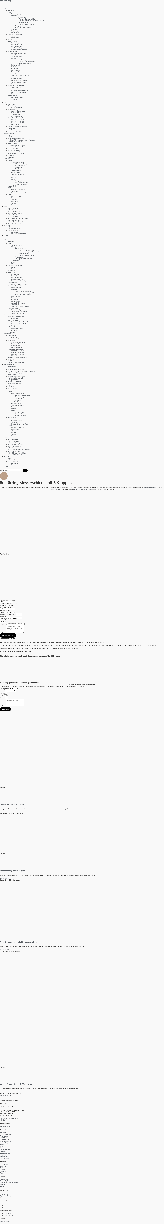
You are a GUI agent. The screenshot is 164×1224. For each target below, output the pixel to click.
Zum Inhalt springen (6, 1)
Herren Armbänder (17, 46)
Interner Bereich (13, 230)
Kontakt (13, 177)
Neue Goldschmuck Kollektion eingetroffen (18, 942)
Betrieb (10, 160)
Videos (13, 203)
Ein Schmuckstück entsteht (16, 130)
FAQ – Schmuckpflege (14, 220)
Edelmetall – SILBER (17, 121)
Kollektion (3, 1132)
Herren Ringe (15, 43)
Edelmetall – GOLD (17, 119)
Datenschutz (4, 1164)
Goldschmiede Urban (17, 162)
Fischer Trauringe (20, 17)
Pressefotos (15, 198)
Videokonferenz (71, 686)
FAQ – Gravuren (13, 216)
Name (2, 693)
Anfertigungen (12, 104)
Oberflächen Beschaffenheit (8, 620)
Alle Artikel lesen (5, 1095)
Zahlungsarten (15, 176)
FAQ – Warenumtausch (15, 223)
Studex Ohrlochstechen (18, 72)
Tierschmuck (11, 155)
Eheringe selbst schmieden (23, 27)
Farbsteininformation (17, 97)
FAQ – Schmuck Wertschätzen (17, 222)
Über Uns (7, 159)
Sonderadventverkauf (21, 184)
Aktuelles (7, 225)
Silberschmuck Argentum (22, 164)
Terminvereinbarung (17, 174)
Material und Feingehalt (7, 600)
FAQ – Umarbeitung (14, 211)
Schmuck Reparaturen (18, 111)
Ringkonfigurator (24, 22)
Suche (2, 470)
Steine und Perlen (9, 84)
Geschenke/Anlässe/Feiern (16, 55)
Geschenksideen (5, 1158)
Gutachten (14, 99)
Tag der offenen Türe (21, 182)
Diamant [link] (90, 645)
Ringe (9, 12)
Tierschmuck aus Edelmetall (20, 75)
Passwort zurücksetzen (18, 234)
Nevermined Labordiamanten (20, 90)
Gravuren (10, 136)
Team (9, 188)
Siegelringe (14, 31)
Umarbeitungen (12, 106)
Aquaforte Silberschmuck (19, 80)
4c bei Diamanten (16, 87)
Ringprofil (3, 616)
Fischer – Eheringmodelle (27, 19)
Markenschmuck (13, 77)
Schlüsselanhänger (17, 48)
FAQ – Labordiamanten (18, 92)
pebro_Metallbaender (14, 152)
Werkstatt (14, 191)
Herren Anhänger (16, 44)
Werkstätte (7, 102)
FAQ (5, 206)
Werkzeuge (11, 128)
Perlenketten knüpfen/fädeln (16, 145)
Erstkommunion (16, 65)
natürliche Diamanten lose (16, 85)
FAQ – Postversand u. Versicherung (19, 218)
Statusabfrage (15, 114)
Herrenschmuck (12, 41)
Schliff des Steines (5, 607)
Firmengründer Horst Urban (19, 193)
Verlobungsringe (16, 14)
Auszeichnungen (20, 165)
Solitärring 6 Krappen (17, 686)
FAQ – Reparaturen (13, 210)
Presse (10, 194)
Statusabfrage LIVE (6, 1143)
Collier (13, 36)
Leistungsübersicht (6, 1134)
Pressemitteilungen (6, 1181)
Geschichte (18, 167)
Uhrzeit (2, 691)
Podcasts (14, 205)
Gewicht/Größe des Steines (8, 603)
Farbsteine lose (12, 95)
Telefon (2, 698)
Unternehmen (4, 1194)
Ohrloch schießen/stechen (16, 138)
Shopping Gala (19, 181)
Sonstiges (81, 686)
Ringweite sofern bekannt (8, 614)
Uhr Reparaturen (16, 113)
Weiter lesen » (4, 812)
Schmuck (6, 9)
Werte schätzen (12, 143)
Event (13, 179)
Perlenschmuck (12, 51)
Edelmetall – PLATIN (17, 123)
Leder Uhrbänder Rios (14, 150)
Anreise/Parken (16, 170)
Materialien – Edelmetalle (16, 118)
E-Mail (2, 695)
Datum (2, 688)
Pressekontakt (4, 1179)
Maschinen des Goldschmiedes (17, 126)
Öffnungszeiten (16, 172)
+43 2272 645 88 (5, 1120)
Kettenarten (15, 38)
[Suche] (25, 470)
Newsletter (14, 201)
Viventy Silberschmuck (18, 82)
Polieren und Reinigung (15, 141)
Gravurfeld (3, 624)
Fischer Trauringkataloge (26, 24)
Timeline (18, 169)
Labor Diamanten (13, 89)
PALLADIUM (15, 124)
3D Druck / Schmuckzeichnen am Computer (21, 140)
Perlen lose (11, 101)
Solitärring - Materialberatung (35, 686)
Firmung (13, 67)
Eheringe (14, 15)
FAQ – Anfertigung (13, 208)
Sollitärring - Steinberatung (55, 686)
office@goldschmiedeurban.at (9, 1118)
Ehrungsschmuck (13, 148)
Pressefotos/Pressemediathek (9, 1182)
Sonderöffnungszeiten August (12, 871)
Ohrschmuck (11, 39)
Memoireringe (15, 32)
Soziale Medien (12, 186)
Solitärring (5, 686)
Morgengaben (15, 70)
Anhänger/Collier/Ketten (15, 34)
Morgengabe (19, 26)
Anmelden (14, 232)
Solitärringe (15, 29)
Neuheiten (11, 10)
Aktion (10, 227)
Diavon (13, 94)
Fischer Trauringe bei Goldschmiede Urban (32, 20)
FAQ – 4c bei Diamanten (15, 213)
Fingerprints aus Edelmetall (16, 153)
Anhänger (3, 1146)
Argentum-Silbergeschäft (7, 1196)
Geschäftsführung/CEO (18, 189)
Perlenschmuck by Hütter (19, 53)
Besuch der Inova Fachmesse (12, 804)
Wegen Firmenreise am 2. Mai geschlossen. (18, 1084)
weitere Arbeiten (9, 133)
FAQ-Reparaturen (16, 116)
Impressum (3, 1166)
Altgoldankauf (12, 135)
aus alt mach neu (16, 107)
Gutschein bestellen (14, 228)
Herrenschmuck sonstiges (19, 49)
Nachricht (3, 632)
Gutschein (14, 68)
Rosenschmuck (12, 157)
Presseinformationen (17, 196)
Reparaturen (11, 109)
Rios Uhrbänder (5, 1221)
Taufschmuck (15, 73)
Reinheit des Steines (6, 610)
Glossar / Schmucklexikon (16, 131)
